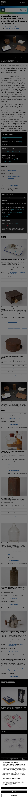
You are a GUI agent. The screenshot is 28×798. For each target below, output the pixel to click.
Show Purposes (14, 795)
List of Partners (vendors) (7, 784)
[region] (14, 779)
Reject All (14, 791)
